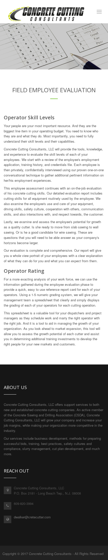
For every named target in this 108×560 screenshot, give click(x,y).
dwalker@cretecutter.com (32, 517)
